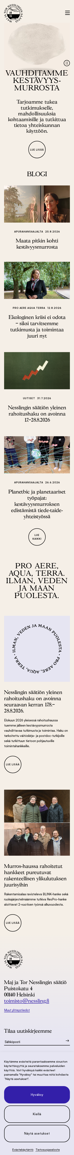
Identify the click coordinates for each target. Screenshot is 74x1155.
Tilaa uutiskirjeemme (28, 1031)
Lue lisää (37, 149)
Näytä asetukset (37, 1133)
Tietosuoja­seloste (48, 1149)
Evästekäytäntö (23, 1149)
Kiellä (37, 1114)
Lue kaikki (37, 536)
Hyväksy (37, 1095)
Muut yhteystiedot (17, 1010)
